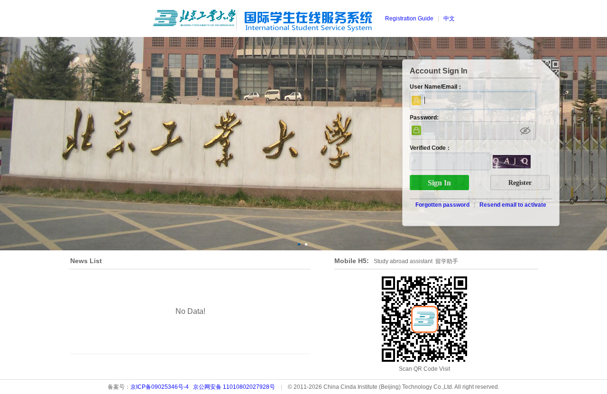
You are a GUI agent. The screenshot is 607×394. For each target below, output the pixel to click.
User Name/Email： (436, 86)
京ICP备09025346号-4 (159, 387)
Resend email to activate (512, 205)
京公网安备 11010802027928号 (234, 387)
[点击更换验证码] (512, 162)
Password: (424, 117)
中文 (449, 18)
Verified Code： (430, 148)
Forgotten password (442, 205)
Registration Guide (409, 18)
